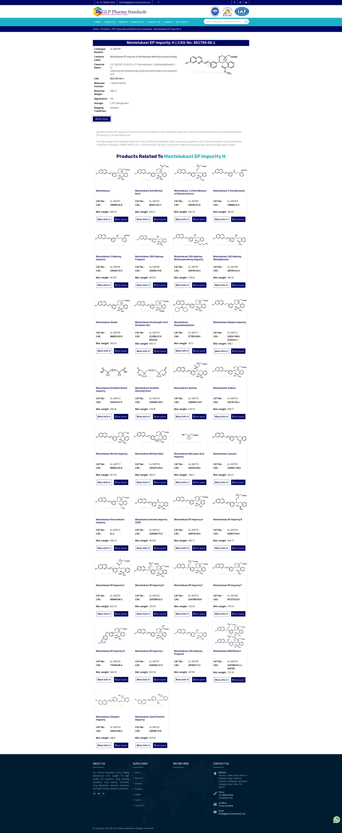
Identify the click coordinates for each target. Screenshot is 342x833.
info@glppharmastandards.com (232, 813)
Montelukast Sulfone (185, 387)
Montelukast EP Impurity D (149, 585)
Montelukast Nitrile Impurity (111, 453)
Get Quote (182, 22)
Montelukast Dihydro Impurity (229, 322)
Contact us (153, 22)
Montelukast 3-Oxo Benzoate (229, 190)
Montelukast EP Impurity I (149, 651)
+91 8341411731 (225, 798)
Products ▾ (137, 22)
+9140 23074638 (225, 806)
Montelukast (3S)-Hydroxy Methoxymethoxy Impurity (188, 258)
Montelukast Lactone (224, 453)
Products (105, 29)
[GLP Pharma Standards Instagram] (240, 2)
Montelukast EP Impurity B (227, 519)
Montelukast (103, 190)
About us (110, 22)
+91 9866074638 (225, 795)
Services (123, 22)
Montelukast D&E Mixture (227, 651)
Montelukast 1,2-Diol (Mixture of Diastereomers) (190, 192)
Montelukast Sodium (224, 387)
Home (98, 22)
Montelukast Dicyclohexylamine (184, 324)
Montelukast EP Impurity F (227, 585)
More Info (103, 219)
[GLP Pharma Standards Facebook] (234, 2)
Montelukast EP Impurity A (188, 519)
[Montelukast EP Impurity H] (211, 66)
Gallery (138, 794)
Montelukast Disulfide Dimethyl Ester (147, 389)
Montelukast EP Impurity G (110, 651)
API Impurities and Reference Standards (132, 29)
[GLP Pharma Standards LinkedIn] (246, 2)
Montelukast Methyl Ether (149, 453)
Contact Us (140, 805)
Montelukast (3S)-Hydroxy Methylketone (227, 258)
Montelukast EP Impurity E (188, 585)
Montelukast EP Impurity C (110, 585)
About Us (139, 778)
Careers (168, 22)
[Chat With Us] (336, 819)
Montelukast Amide (106, 322)
